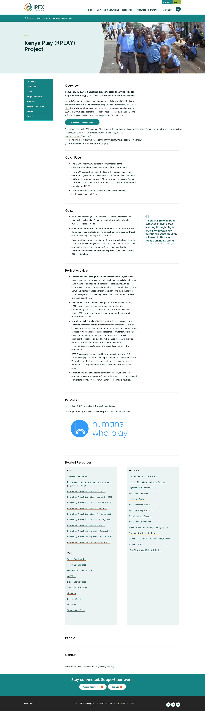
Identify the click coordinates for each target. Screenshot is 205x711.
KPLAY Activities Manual (140, 493)
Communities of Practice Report (143, 533)
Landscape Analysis (137, 499)
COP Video (71, 576)
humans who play (122, 411)
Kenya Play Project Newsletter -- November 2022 (89, 514)
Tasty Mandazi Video (76, 610)
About (90, 10)
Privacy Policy (102, 703)
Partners (31, 101)
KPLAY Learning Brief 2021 (141, 510)
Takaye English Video (76, 559)
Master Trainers (136, 544)
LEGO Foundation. (107, 405)
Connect (167, 10)
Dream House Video (76, 598)
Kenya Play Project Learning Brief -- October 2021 (89, 531)
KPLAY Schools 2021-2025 (140, 521)
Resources (127, 10)
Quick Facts (32, 86)
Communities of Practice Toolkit (143, 476)
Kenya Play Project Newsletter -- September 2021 (89, 496)
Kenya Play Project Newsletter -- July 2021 (86, 491)
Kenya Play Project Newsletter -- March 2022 (87, 508)
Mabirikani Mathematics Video (80, 570)
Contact (30, 116)
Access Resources (91, 686)
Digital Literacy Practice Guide (142, 487)
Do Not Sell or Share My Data (84, 703)
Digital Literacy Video (76, 581)
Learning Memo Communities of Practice (147, 482)
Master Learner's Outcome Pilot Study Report (149, 538)
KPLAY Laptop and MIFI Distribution (145, 550)
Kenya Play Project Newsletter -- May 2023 (86, 525)
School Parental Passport (140, 516)
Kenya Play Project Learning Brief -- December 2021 (90, 536)
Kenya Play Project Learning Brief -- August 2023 (88, 542)
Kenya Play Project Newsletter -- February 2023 (88, 519)
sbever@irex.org (106, 666)
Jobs (132, 703)
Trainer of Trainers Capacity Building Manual (149, 527)
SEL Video (71, 604)
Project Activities (35, 96)
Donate (177, 2)
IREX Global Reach (43, 18)
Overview (31, 81)
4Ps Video (71, 593)
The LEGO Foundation (77, 476)
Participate (167, 2)
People (30, 111)
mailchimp (178, 704)
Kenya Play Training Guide (82, 122)
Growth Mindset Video (77, 587)
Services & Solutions (108, 10)
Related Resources (35, 106)
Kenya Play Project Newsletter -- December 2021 (89, 502)
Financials (113, 703)
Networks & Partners (148, 10)
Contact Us (124, 703)
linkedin (173, 704)
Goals (29, 91)
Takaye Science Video (76, 564)
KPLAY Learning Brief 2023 (141, 504)
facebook (168, 704)
